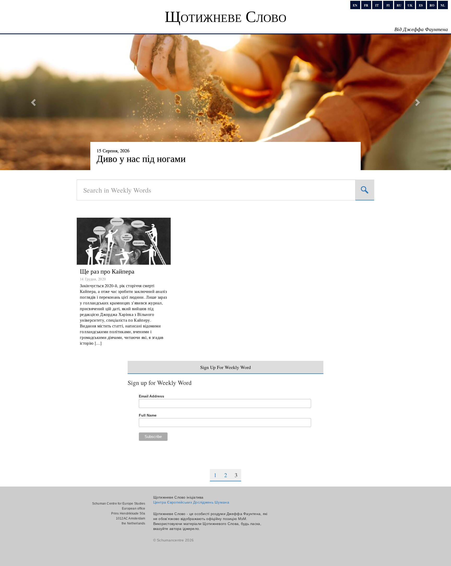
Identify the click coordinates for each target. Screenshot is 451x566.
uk (410, 5)
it (377, 5)
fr (366, 5)
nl (443, 5)
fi (388, 5)
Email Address (151, 396)
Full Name (148, 415)
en (355, 5)
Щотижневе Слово (225, 16)
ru (399, 5)
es (421, 5)
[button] (34, 102)
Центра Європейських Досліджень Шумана (191, 502)
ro (432, 5)
